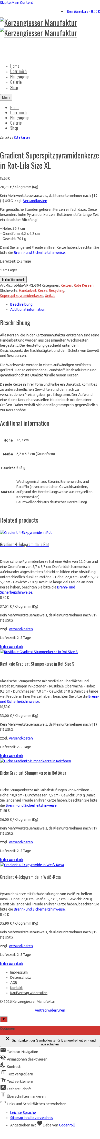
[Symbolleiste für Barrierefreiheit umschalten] (3, 1019)
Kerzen (66, 285)
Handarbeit (27, 290)
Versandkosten (35, 201)
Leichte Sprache (23, 1113)
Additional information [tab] (27, 309)
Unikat (50, 296)
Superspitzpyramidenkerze (21, 296)
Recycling (56, 290)
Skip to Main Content (16, 3)
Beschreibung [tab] (21, 304)
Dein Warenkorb (83, 11)
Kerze (42, 290)
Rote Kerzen (22, 137)
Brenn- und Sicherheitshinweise (39, 253)
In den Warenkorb (13, 279)
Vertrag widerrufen (50, 1010)
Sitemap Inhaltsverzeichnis (31, 1118)
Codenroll (67, 1125)
